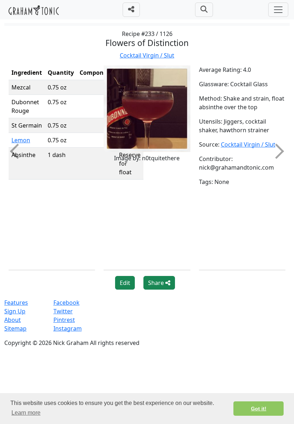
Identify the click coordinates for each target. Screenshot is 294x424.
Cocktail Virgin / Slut (147, 55)
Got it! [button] (258, 408)
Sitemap (15, 328)
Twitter (63, 311)
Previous (17, 150)
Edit (125, 283)
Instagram (67, 328)
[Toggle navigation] (278, 10)
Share (156, 283)
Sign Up (14, 311)
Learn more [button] (26, 413)
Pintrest (64, 320)
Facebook (66, 303)
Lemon (20, 140)
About (12, 320)
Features (16, 303)
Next (276, 150)
